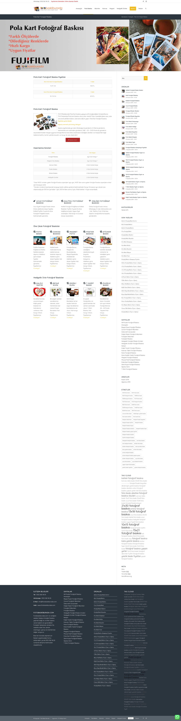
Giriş (123, 569)
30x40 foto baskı (126, 410)
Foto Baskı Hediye (126, 245)
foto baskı (127, 628)
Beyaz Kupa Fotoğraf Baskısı (131, 327)
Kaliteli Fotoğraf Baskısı (73, 202)
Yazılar (125, 571)
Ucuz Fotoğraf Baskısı (44, 202)
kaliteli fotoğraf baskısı (128, 446)
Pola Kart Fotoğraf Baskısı (42, 17)
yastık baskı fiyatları (127, 467)
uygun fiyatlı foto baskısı (128, 464)
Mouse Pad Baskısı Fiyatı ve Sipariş (130, 284)
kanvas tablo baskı (140, 446)
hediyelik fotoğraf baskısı (128, 440)
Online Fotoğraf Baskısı (101, 202)
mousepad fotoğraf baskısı (132, 631)
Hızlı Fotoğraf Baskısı (127, 224)
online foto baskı (137, 449)
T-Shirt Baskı (90, 284)
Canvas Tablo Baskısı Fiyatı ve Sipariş (131, 308)
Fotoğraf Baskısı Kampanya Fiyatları (131, 259)
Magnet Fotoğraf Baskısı (130, 357)
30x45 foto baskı (136, 410)
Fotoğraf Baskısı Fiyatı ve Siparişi (130, 312)
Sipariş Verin (126, 367)
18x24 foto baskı (126, 404)
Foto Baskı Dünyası (126, 252)
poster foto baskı (134, 601)
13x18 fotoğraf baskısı (127, 398)
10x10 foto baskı (126, 392)
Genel (123, 210)
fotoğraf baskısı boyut (127, 425)
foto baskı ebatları (126, 416)
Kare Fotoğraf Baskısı (129, 353)
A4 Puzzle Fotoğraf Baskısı (130, 322)
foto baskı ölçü (136, 416)
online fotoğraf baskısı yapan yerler (131, 455)
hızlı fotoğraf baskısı (127, 443)
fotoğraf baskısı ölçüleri (128, 434)
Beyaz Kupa (56, 284)
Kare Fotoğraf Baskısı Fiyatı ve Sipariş (131, 298)
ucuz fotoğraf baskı (138, 652)
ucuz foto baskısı (126, 461)
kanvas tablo (128, 652)
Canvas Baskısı (56, 233)
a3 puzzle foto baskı (135, 621)
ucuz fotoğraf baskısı (137, 461)
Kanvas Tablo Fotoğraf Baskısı (132, 350)
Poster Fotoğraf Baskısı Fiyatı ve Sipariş (131, 301)
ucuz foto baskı (139, 458)
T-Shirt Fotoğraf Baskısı (129, 369)
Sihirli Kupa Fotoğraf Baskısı (131, 364)
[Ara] (146, 8)
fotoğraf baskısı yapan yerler (129, 431)
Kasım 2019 (125, 380)
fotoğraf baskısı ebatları (128, 428)
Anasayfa (125, 325)
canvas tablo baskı (127, 413)
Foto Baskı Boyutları (127, 249)
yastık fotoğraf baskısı (139, 467)
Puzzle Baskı (106, 284)
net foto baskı (139, 665)
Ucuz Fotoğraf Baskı (126, 231)
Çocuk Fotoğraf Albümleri (130, 329)
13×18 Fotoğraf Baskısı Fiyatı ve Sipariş (131, 270)
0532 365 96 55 (44, 1)
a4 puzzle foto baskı (140, 623)
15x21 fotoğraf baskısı (137, 401)
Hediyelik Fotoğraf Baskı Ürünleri (132, 341)
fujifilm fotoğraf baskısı (128, 437)
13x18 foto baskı (138, 395)
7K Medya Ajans (62, 718)
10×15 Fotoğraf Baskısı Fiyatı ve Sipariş (131, 273)
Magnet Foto (73, 233)
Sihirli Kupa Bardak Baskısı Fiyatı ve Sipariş (132, 291)
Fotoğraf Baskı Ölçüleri (127, 235)
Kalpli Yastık (39, 284)
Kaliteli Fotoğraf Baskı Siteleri (129, 221)
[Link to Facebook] (143, 1)
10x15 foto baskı (135, 392)
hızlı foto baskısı (141, 440)
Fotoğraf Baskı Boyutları (128, 238)
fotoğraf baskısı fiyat (141, 428)
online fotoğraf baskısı (127, 452)
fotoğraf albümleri (127, 419)
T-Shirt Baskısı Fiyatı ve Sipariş (129, 280)
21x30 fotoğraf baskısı (127, 407)
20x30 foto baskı (135, 404)
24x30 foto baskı (138, 407)
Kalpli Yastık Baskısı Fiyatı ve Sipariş (131, 287)
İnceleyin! (36, 268)
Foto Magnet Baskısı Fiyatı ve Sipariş (131, 305)
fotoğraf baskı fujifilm (127, 422)
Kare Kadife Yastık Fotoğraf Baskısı (133, 355)
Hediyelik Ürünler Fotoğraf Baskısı (133, 343)
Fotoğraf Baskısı (127, 339)
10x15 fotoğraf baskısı (127, 395)
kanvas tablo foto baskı (138, 633)
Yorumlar (126, 574)
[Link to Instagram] (146, 1)
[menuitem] (79, 8)
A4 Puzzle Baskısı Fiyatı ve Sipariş (130, 277)
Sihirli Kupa (73, 284)
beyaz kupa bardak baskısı (137, 640)
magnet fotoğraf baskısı (131, 611)
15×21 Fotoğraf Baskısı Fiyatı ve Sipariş (131, 266)
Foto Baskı (39, 233)
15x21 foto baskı (126, 401)
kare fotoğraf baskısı (130, 682)
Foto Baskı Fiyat (126, 256)
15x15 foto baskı (138, 398)
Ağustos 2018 (126, 382)
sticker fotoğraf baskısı (128, 458)
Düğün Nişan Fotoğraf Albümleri (132, 334)
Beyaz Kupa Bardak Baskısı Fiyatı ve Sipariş (132, 294)
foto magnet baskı (135, 672)
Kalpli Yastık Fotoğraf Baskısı (131, 348)
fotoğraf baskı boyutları (139, 419)
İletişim (124, 346)
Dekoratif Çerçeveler (128, 332)
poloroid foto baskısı (134, 616)
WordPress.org (127, 576)
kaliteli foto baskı (138, 443)
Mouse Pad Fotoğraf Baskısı (131, 360)
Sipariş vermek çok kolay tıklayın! (69, 124)
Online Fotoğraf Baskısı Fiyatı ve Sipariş (132, 263)
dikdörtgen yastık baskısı (139, 413)
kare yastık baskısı (127, 449)
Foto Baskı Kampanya (127, 242)
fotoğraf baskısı (139, 422)
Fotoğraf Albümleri (128, 336)
